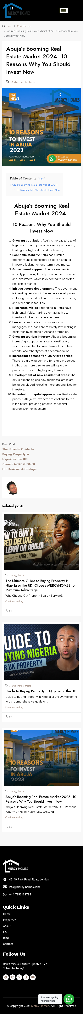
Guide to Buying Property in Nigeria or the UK (40, 691)
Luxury (12, 575)
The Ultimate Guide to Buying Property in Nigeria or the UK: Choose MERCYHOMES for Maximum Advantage (40, 585)
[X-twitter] (19, 977)
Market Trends (23, 26)
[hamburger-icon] (63, 10)
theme (32, 82)
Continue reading (14, 601)
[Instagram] (12, 977)
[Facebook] (6, 977)
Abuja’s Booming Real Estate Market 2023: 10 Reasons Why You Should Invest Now (40, 799)
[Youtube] (33, 977)
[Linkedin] (26, 977)
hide (41, 178)
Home (9, 26)
